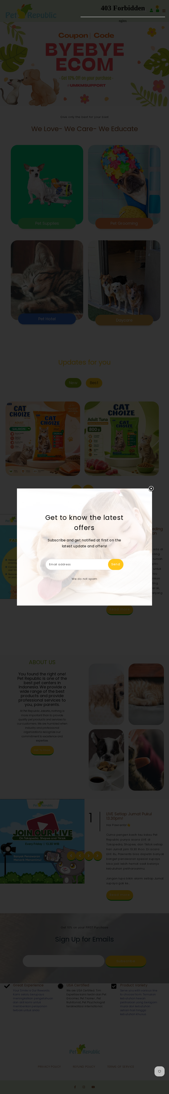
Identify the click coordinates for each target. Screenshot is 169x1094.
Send (115, 564)
